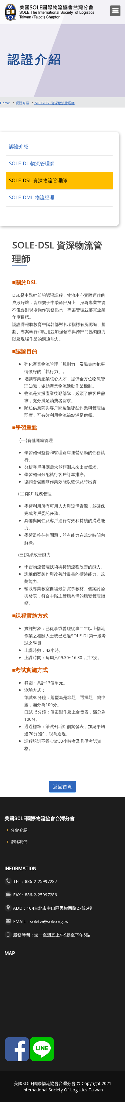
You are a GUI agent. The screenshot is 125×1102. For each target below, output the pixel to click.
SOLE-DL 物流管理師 (32, 163)
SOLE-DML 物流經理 (31, 197)
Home (5, 103)
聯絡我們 (19, 842)
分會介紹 (19, 830)
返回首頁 (62, 786)
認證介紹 (22, 103)
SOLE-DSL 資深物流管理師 (54, 103)
